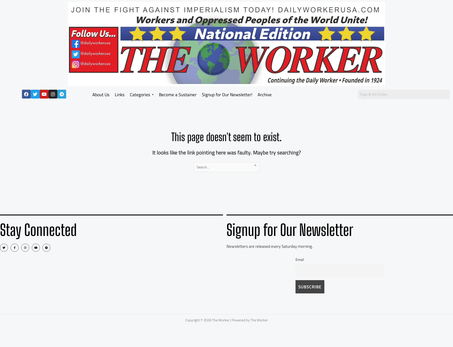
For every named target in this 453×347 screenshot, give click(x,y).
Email (300, 259)
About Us (101, 94)
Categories (140, 94)
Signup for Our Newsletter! (227, 94)
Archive (265, 94)
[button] (141, 94)
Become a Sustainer (178, 94)
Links (120, 94)
